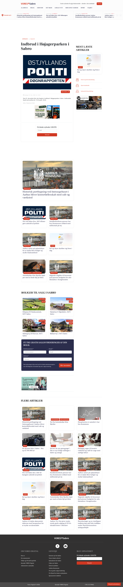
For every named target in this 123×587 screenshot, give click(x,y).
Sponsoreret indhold (55, 576)
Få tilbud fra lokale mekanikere (58, 573)
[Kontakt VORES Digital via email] (66, 546)
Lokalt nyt (59, 8)
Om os (23, 556)
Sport (83, 8)
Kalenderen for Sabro (55, 561)
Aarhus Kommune (54, 568)
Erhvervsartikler (53, 566)
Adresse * (26, 356)
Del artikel (64, 91)
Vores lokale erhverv (55, 558)
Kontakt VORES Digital (27, 563)
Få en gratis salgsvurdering (57, 571)
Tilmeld (99, 3)
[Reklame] (47, 112)
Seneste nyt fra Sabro (55, 556)
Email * (51, 349)
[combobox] (24, 359)
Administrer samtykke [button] (27, 566)
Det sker (49, 8)
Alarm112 (24, 8)
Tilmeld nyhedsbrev (114, 584)
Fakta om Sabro (53, 563)
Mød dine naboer (71, 8)
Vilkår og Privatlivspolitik (28, 561)
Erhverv (40, 8)
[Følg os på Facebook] (57, 546)
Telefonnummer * (28, 349)
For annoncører (25, 558)
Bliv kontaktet (65, 365)
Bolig (32, 8)
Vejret (89, 8)
